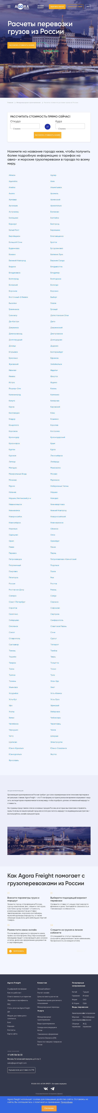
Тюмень (12, 681)
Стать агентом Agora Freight (18, 1008)
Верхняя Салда (57, 261)
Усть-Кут (13, 700)
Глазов (53, 303)
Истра (12, 383)
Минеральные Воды (18, 474)
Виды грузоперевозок (46, 1024)
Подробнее (67, 1102)
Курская (12, 456)
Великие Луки (56, 255)
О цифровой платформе (17, 989)
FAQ (8, 1004)
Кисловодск (14, 413)
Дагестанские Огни (59, 315)
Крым (52, 444)
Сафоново (55, 608)
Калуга (12, 401)
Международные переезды (48, 1007)
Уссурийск (13, 693)
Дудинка (54, 346)
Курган (12, 450)
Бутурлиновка (56, 248)
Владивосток (56, 267)
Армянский (55, 200)
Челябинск (14, 724)
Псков (53, 572)
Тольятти (54, 663)
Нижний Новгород (58, 511)
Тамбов (53, 651)
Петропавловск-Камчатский (63, 559)
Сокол (12, 632)
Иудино (53, 383)
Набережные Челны (59, 486)
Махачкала (55, 468)
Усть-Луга (54, 700)
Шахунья (54, 736)
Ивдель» (54, 370)
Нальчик (12, 492)
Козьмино (54, 419)
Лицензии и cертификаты (17, 1000)
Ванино (12, 255)
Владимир (55, 273)
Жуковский (13, 364)
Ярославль (14, 760)
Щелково (13, 742)
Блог (9, 1022)
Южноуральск (15, 754)
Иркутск (54, 376)
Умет (52, 687)
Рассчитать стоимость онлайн (21, 45)
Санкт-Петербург (17, 602)
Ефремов (54, 358)
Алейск (12, 187)
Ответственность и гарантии (19, 997)
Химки (11, 718)
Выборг (53, 297)
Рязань (53, 590)
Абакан (12, 175)
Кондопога (14, 425)
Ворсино (54, 291)
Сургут (53, 639)
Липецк (12, 462)
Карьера (10, 1026)
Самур (53, 596)
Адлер (53, 175)
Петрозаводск (15, 559)
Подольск (54, 565)
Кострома (55, 431)
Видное (12, 267)
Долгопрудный (15, 340)
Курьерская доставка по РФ (21, 1070)
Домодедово (56, 340)
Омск (52, 535)
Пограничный (15, 565)
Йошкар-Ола (15, 389)
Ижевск (12, 376)
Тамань (12, 651)
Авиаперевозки (76, 1013)
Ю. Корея (75, 1003)
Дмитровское (56, 334)
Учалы (11, 712)
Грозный (53, 309)
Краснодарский (57, 437)
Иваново (12, 370)
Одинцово (13, 535)
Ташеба (12, 657)
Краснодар (14, 437)
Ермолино (13, 358)
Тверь (53, 657)
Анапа (12, 194)
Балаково (54, 212)
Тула (52, 675)
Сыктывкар (14, 645)
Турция (86, 992)
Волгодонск (55, 279)
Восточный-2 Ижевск (18, 297)
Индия (74, 1000)
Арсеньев (13, 206)
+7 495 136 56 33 (14, 1055)
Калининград (15, 395)
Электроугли (56, 742)
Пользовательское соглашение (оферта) (49, 1094)
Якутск (53, 754)
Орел (11, 541)
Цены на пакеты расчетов (47, 997)
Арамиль (54, 194)
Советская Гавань (58, 626)
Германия (76, 996)
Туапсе (12, 675)
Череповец (55, 724)
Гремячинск (14, 309)
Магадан (13, 468)
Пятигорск (13, 578)
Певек (11, 547)
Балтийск (54, 218)
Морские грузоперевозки (76, 1018)
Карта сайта (12, 1034)
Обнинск (54, 529)
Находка (54, 498)
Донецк (12, 346)
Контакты (11, 1030)
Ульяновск (13, 687)
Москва (53, 474)
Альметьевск (56, 187)
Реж (52, 578)
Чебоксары (55, 718)
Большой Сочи (15, 242)
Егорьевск (13, 352)
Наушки (53, 492)
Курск (53, 450)
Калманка (54, 395)
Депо (52, 322)
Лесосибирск (56, 456)
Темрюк (12, 663)
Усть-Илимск (56, 693)
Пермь (53, 553)
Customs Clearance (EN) (46, 1038)
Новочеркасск (56, 523)
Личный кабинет (44, 989)
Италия (86, 996)
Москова (13, 480)
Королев (54, 425)
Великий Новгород (17, 261)
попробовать (18, 951)
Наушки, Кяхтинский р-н (20, 498)
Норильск (13, 529)
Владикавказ (14, 273)
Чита (11, 736)
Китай (74, 992)
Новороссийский (58, 517)
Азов (52, 181)
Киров (11, 407)
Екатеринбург (56, 352)
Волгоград (14, 279)
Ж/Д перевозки (87, 1025)
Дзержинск (14, 328)
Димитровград (15, 334)
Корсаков (13, 431)
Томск (11, 669)
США (85, 1003)
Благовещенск (57, 236)
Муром (12, 486)
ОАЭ (84, 1000)
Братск (53, 242)
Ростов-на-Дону (16, 590)
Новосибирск (15, 523)
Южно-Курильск (16, 748)
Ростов (53, 584)
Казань (53, 389)
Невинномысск (15, 504)
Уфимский (54, 706)
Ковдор (12, 419)
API (8, 1012)
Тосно (53, 669)
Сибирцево (14, 620)
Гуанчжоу (13, 315)
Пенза (53, 547)
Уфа (10, 706)
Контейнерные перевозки (87, 1018)
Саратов (13, 608)
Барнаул (13, 224)
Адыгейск (13, 181)
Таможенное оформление (47, 1034)
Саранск (54, 602)
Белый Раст (14, 230)
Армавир (13, 200)
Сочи (52, 632)
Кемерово (54, 401)
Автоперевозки (87, 1013)
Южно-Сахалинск (58, 748)
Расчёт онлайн (43, 993)
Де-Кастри (14, 322)
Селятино (13, 614)
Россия (12, 584)
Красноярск (14, 444)
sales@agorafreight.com (17, 1063)
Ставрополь (14, 639)
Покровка (13, 572)
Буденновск (14, 248)
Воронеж (13, 291)
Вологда (54, 285)
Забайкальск (56, 364)
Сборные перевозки (76, 1025)
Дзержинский (56, 328)
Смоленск (13, 626)
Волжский (13, 285)
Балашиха (13, 218)
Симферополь (56, 620)
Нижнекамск (14, 511)
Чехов (53, 730)
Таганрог (54, 645)
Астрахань (14, 212)
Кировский (55, 407)
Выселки (13, 303)
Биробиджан (14, 236)
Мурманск (55, 480)
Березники (55, 230)
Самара (12, 596)
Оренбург (54, 541)
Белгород (54, 224)
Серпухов (54, 614)
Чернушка (13, 730)
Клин (52, 413)
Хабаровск (55, 712)
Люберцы (54, 462)
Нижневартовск (57, 504)
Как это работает (14, 993)
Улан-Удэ (54, 681)
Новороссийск (15, 517)
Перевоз (12, 553)
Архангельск (56, 206)
